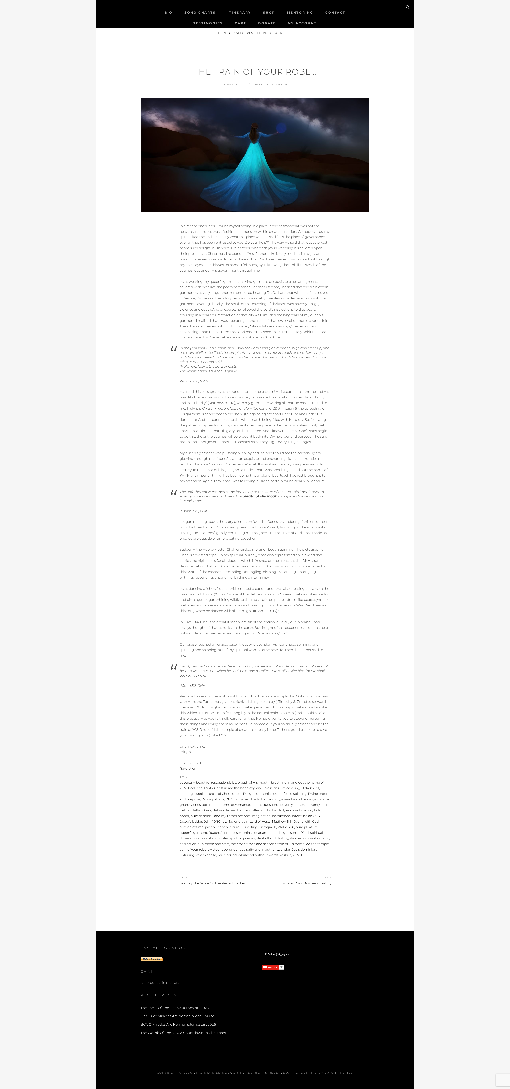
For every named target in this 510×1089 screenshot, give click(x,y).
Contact (335, 12)
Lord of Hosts (260, 821)
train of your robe (193, 849)
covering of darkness (302, 788)
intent (297, 816)
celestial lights (201, 788)
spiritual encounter (213, 838)
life (230, 821)
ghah (184, 805)
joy (224, 821)
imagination (261, 816)
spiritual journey (242, 838)
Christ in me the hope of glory (237, 788)
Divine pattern (212, 799)
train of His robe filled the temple (303, 844)
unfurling (187, 855)
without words (266, 855)
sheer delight (278, 833)
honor (184, 816)
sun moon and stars (213, 844)
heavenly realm (317, 805)
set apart (259, 833)
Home (222, 33)
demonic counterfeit (272, 794)
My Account (302, 23)
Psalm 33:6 (286, 827)
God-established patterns (209, 805)
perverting (249, 827)
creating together (194, 794)
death (237, 794)
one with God (308, 821)
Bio (169, 12)
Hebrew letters (224, 810)
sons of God (299, 833)
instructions (281, 816)
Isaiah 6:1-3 (311, 816)
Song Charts (200, 12)
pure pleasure (307, 827)
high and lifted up (251, 810)
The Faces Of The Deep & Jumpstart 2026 (175, 1008)
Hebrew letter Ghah (195, 810)
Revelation (241, 33)
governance (240, 805)
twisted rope (218, 849)
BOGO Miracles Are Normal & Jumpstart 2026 (178, 1024)
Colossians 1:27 (273, 788)
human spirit (201, 816)
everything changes (297, 799)
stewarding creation (305, 838)
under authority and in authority (254, 849)
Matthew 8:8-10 (284, 821)
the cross (238, 844)
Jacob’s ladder (191, 821)
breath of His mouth (254, 782)
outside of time (192, 827)
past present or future (222, 827)
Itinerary (239, 12)
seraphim (243, 833)
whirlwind (246, 855)
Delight (249, 794)
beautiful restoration (212, 782)
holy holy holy (310, 810)
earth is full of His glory (262, 799)
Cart (240, 23)
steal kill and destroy (272, 838)
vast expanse (206, 855)
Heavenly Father (291, 805)
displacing (298, 794)
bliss (232, 782)
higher (272, 810)
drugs (238, 799)
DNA (229, 799)
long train (240, 821)
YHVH (297, 855)
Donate (267, 23)
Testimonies (208, 23)
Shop (269, 12)
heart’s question (264, 805)
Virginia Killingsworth (270, 84)
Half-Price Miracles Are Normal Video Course (177, 1016)
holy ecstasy (288, 810)
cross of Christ (220, 794)
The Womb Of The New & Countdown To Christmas (183, 1033)
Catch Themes (339, 1072)
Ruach (214, 833)
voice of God (227, 855)
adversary (187, 782)
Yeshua (285, 855)
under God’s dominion (298, 849)
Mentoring (300, 12)
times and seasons (261, 844)
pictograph (267, 827)
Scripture (227, 833)
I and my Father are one (231, 816)
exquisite (321, 799)
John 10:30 (212, 821)
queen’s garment (193, 833)
